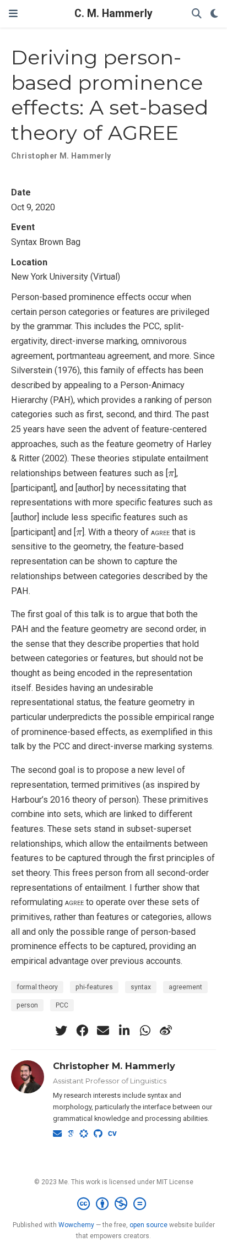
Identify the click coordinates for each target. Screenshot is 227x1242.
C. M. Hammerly (113, 13)
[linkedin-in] (124, 1030)
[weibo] (166, 1030)
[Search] (197, 14)
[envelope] (103, 1030)
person (27, 1005)
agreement (185, 987)
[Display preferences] (214, 14)
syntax (141, 987)
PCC (62, 1005)
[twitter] (61, 1030)
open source (148, 1225)
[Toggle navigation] (13, 13)
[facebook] (82, 1030)
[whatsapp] (145, 1030)
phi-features (94, 987)
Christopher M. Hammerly (114, 1065)
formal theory (37, 987)
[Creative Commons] (113, 1204)
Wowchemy (76, 1225)
